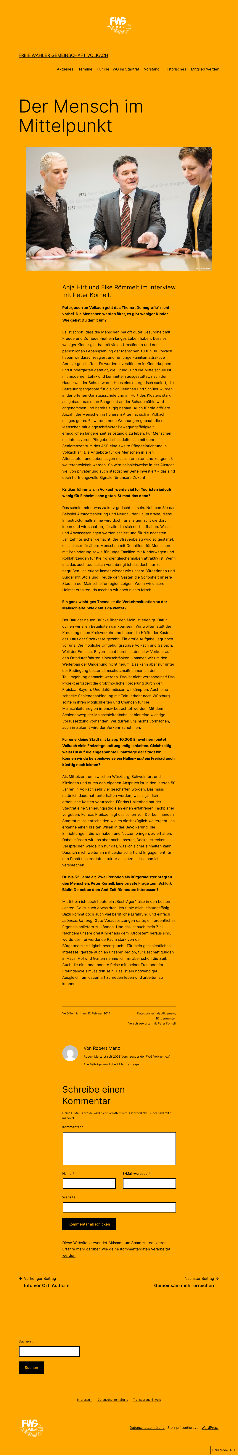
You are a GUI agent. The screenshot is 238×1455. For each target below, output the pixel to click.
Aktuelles (65, 69)
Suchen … (27, 1341)
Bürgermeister (166, 1018)
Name (68, 1173)
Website (68, 1197)
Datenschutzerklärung (147, 1428)
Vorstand (152, 69)
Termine (85, 69)
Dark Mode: (220, 1450)
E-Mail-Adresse (136, 1173)
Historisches (175, 69)
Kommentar (72, 1127)
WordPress (210, 1428)
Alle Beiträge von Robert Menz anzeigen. (112, 1064)
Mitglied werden (205, 69)
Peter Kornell (167, 1023)
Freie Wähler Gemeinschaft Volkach (63, 55)
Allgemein (168, 1013)
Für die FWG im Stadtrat (118, 69)
